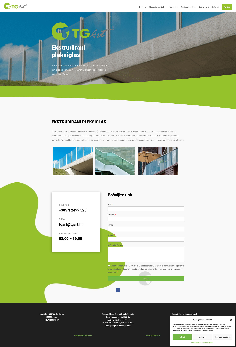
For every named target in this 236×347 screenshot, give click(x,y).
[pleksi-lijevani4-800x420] (73, 175)
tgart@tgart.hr (71, 224)
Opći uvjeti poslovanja (83, 335)
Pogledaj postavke (222, 337)
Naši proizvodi (187, 7)
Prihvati (182, 337)
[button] (231, 320)
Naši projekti (204, 7)
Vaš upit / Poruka (115, 245)
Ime (110, 204)
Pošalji (146, 279)
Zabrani (202, 337)
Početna (142, 7)
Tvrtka (110, 225)
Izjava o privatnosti (196, 342)
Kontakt (227, 7)
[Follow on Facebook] (118, 290)
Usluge (173, 7)
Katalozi (215, 7)
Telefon (112, 215)
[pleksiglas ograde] (115, 175)
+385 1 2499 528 (73, 210)
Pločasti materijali (156, 7)
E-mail (111, 235)
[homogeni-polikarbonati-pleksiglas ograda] (158, 175)
